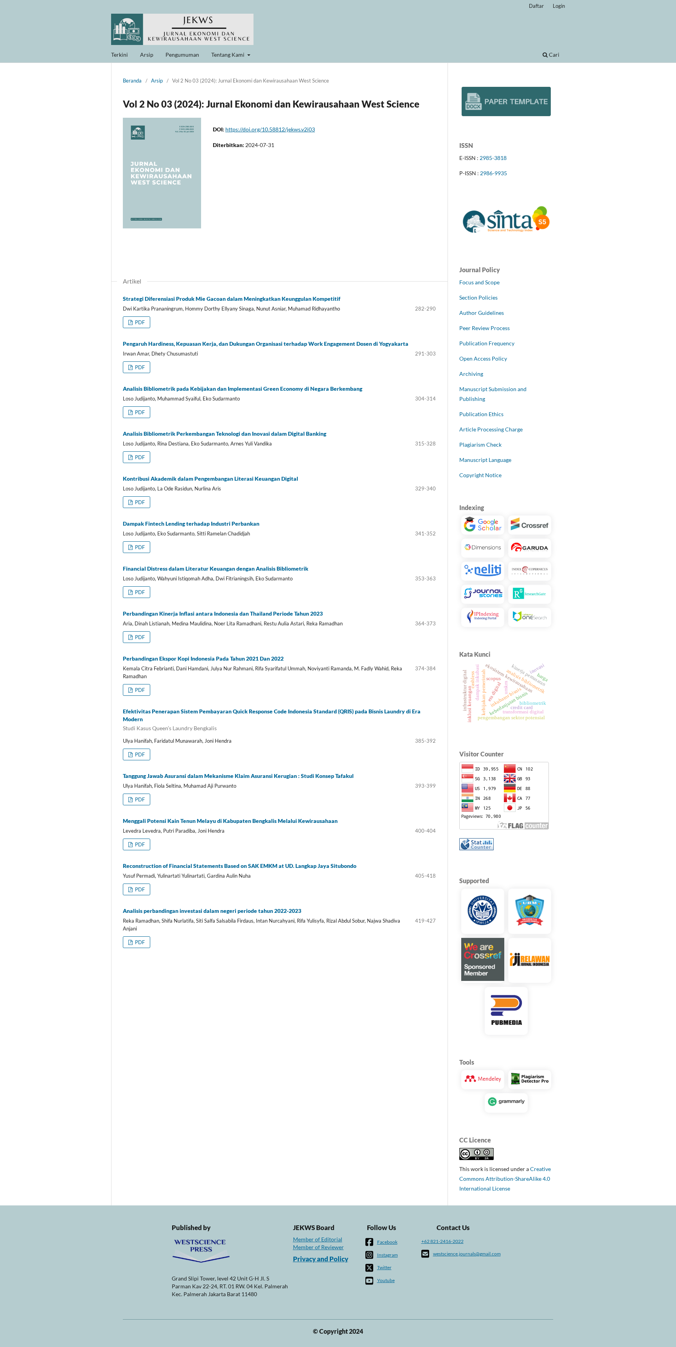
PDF (139, 322)
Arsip (146, 54)
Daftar (536, 6)
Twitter (384, 1267)
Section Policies (478, 297)
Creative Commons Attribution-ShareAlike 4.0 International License (505, 1179)
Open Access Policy (483, 358)
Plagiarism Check (480, 444)
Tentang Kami (228, 54)
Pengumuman (182, 54)
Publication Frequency (486, 343)
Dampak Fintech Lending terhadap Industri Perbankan (191, 523)
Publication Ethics (481, 414)
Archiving (471, 373)
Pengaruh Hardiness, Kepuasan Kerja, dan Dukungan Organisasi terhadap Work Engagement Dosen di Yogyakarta (265, 343)
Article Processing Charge (491, 429)
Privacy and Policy (320, 1259)
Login (559, 6)
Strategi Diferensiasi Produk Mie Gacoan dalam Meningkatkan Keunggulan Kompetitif (231, 298)
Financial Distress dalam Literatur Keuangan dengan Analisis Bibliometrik (215, 568)
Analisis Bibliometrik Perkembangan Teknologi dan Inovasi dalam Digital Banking (224, 433)
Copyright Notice (480, 475)
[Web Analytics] (476, 848)
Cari (553, 54)
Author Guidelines (481, 312)
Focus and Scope (479, 282)
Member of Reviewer (318, 1247)
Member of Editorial (317, 1239)
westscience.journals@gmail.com (467, 1254)
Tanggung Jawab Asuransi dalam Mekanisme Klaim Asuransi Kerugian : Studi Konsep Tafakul (238, 775)
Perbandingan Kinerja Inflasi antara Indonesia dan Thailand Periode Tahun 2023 (223, 613)
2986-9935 (493, 173)
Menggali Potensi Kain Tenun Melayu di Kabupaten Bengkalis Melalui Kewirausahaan (230, 820)
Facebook (387, 1242)
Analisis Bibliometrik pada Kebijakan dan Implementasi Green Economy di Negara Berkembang (242, 388)
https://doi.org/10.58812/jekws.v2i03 (270, 129)
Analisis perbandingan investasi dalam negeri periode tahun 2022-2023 (212, 910)
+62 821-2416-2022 (442, 1241)
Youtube (386, 1280)
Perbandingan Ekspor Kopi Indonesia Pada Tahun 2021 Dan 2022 (203, 658)
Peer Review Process (484, 328)
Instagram (387, 1255)
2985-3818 (493, 157)
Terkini (119, 54)
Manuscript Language (485, 459)
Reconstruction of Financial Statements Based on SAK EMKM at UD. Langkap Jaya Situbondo (239, 865)
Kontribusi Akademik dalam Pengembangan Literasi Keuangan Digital (210, 478)
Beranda (132, 80)
